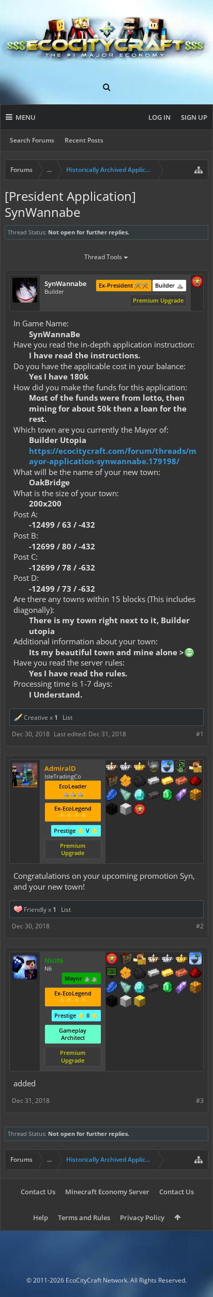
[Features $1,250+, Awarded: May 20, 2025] (111, 1002)
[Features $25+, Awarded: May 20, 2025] (125, 974)
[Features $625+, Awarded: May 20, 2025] (167, 988)
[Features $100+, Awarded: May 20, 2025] (167, 974)
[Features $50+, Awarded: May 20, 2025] (139, 974)
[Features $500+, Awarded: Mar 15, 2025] (153, 795)
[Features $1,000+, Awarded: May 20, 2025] (195, 988)
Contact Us (38, 1191)
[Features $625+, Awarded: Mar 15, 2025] (167, 795)
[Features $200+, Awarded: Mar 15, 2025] (195, 781)
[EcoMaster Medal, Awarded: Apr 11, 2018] (167, 959)
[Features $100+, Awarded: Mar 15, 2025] (167, 781)
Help (40, 1217)
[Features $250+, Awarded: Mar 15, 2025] (111, 795)
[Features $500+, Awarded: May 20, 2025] (153, 988)
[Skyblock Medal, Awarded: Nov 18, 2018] (167, 767)
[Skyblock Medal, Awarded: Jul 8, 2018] (195, 959)
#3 (200, 1100)
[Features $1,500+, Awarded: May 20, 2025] (125, 1002)
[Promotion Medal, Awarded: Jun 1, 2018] (125, 959)
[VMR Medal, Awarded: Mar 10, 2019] (181, 767)
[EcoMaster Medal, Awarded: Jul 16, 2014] (125, 767)
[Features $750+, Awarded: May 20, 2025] (181, 988)
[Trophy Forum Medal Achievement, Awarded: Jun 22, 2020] (197, 282)
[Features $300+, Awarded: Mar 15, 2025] (125, 795)
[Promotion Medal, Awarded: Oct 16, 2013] (111, 781)
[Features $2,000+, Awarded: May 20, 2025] (139, 1002)
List (67, 717)
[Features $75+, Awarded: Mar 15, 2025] (153, 781)
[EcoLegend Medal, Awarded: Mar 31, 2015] (139, 767)
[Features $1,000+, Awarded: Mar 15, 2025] (195, 795)
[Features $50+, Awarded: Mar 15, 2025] (139, 781)
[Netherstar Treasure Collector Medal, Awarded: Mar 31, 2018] (153, 767)
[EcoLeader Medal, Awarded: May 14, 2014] (111, 767)
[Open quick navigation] (198, 170)
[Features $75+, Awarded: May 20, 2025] (153, 974)
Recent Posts (84, 140)
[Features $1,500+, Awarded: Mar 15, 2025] (125, 810)
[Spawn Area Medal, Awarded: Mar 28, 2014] (139, 959)
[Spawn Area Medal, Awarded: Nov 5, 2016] (195, 767)
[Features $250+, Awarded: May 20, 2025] (111, 988)
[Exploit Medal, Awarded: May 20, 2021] (111, 974)
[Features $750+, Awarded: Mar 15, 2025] (181, 795)
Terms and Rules (84, 1217)
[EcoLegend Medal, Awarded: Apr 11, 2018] (181, 959)
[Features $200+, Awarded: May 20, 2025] (195, 974)
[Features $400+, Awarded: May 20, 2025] (139, 988)
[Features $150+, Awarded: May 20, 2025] (181, 974)
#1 (200, 734)
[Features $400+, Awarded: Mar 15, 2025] (139, 795)
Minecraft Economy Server (107, 1191)
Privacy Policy (142, 1217)
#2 (200, 926)
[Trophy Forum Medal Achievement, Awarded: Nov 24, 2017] (139, 810)
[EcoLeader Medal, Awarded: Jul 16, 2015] (153, 959)
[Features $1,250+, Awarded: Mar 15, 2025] (111, 810)
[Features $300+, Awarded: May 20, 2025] (125, 988)
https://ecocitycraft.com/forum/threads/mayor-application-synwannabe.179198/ (112, 456)
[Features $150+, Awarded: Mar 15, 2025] (181, 781)
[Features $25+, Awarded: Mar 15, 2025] (125, 781)
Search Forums (32, 140)
